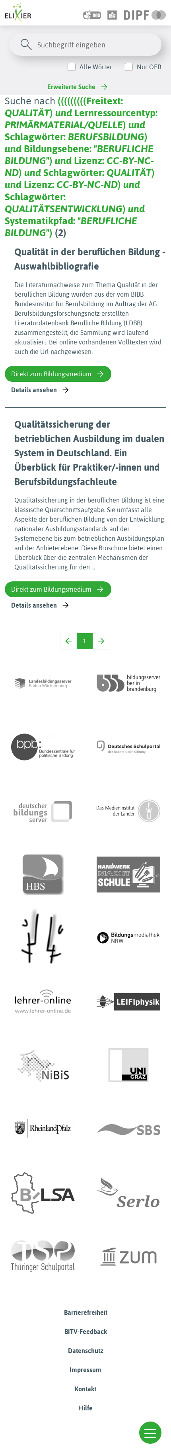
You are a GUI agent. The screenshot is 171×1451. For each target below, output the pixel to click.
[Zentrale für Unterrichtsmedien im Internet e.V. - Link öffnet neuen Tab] (128, 1257)
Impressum (85, 1369)
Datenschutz (85, 1350)
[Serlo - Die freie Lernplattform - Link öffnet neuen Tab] (128, 1193)
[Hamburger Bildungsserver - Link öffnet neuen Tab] (43, 874)
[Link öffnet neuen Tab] (145, 13)
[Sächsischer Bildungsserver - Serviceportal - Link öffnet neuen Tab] (128, 1129)
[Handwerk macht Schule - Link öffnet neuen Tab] (128, 874)
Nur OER (149, 66)
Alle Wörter (96, 66)
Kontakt (85, 1388)
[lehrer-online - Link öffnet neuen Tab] (43, 1002)
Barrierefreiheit (85, 1312)
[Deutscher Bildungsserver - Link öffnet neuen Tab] (43, 811)
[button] (150, 1433)
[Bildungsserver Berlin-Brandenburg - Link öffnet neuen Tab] (128, 683)
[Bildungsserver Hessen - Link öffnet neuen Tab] (43, 938)
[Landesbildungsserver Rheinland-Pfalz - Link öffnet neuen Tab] (43, 1129)
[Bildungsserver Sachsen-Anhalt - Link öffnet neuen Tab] (43, 1193)
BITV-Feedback (85, 1331)
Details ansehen (34, 389)
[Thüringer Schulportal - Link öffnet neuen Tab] (43, 1257)
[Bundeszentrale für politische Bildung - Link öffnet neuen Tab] (43, 747)
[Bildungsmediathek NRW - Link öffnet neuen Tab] (128, 938)
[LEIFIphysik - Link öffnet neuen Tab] (128, 1002)
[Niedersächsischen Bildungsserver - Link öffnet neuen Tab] (43, 1065)
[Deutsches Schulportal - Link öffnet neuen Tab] (128, 747)
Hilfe (86, 1408)
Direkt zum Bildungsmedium (51, 373)
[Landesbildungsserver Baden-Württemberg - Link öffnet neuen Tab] (43, 683)
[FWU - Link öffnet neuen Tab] (128, 811)
